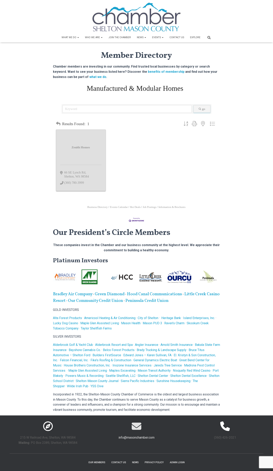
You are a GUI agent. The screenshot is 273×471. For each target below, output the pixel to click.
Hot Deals (135, 207)
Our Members (96, 462)
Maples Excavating (122, 370)
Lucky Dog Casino (65, 323)
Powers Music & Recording (84, 376)
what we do (97, 77)
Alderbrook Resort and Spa (114, 345)
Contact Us (176, 37)
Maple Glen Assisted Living (99, 323)
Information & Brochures (171, 207)
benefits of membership (166, 72)
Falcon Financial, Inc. (74, 360)
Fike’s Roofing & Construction (111, 360)
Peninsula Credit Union (146, 301)
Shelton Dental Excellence (188, 376)
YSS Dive (97, 386)
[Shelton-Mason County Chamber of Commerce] (136, 17)
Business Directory (97, 207)
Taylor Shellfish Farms (96, 328)
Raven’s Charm (174, 323)
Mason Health (130, 323)
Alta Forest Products (67, 318)
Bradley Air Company (72, 294)
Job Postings (149, 207)
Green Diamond (110, 294)
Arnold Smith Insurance (176, 345)
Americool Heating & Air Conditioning (110, 318)
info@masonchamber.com (136, 437)
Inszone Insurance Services (132, 365)
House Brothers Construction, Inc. (87, 365)
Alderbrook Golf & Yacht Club (73, 345)
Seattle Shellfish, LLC (121, 376)
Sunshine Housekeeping (173, 381)
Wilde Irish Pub (77, 386)
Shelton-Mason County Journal (97, 381)
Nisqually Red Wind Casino (191, 370)
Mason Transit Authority (154, 370)
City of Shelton (148, 318)
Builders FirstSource (107, 355)
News (140, 37)
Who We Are (93, 37)
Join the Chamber (120, 37)
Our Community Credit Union (95, 301)
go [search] (203, 109)
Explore (195, 37)
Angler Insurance (146, 345)
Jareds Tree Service (168, 365)
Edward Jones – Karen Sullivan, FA (147, 355)
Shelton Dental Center (153, 376)
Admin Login (177, 462)
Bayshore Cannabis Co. (85, 350)
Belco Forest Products (119, 350)
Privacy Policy (154, 462)
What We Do (69, 37)
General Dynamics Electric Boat (155, 360)
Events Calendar (119, 207)
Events (156, 37)
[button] (78, 37)
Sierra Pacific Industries (137, 381)
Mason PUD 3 (152, 323)
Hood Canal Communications (154, 294)
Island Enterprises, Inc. (199, 318)
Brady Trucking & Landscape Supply (161, 350)
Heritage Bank (171, 318)
